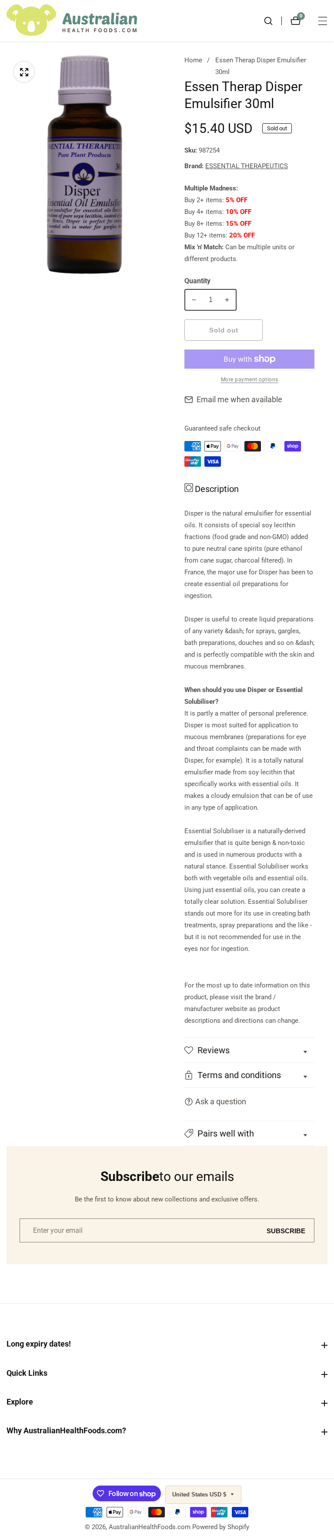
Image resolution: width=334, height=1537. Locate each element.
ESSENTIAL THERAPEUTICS (246, 166)
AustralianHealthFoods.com (149, 1527)
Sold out (223, 330)
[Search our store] (272, 21)
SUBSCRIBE (286, 1230)
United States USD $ (200, 1494)
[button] (249, 1133)
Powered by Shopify (220, 1527)
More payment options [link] (249, 380)
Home (193, 60)
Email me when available (239, 399)
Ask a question (220, 1101)
